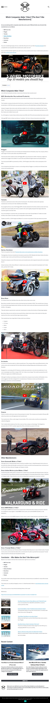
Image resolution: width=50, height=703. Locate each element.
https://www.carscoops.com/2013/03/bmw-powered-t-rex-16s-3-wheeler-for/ (19, 594)
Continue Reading (12, 674)
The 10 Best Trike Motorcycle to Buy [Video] (28, 616)
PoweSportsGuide (39, 45)
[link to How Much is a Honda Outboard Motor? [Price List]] (12, 652)
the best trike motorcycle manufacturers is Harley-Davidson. (29, 252)
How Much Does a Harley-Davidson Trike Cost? (28, 624)
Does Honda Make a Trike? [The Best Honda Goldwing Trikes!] (32, 608)
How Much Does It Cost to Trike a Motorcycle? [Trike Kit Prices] (32, 601)
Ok (25, 701)
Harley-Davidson (7, 36)
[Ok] (48, 699)
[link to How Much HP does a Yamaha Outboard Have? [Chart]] (37, 652)
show (8, 85)
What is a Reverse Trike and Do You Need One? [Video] (30, 631)
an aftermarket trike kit (11, 52)
